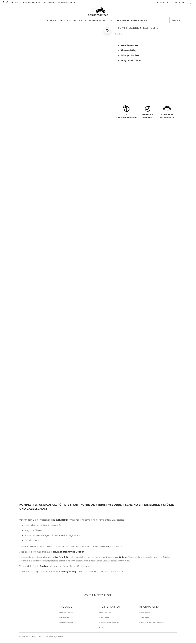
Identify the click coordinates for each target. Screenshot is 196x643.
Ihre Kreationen (31, 3)
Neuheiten (64, 617)
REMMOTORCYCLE (35, 637)
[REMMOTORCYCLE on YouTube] (11, 3)
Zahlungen (144, 617)
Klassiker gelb (125, 88)
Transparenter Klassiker (138, 81)
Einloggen (179, 3)
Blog (17, 3)
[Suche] (189, 20)
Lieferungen (145, 613)
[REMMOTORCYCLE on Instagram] (7, 3)
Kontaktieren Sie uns (109, 622)
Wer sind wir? (105, 613)
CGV (101, 627)
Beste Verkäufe (66, 613)
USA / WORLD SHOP (66, 3)
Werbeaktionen (66, 622)
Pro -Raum (48, 3)
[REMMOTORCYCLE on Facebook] (3, 3)
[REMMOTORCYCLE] (98, 12)
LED (119, 81)
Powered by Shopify (54, 637)
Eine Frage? (104, 617)
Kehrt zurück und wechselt (151, 622)
